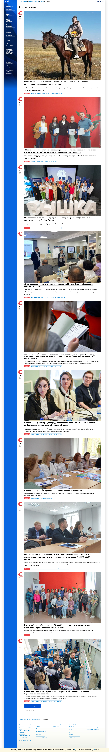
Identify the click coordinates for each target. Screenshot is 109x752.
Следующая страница (32, 706)
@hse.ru (12, 67)
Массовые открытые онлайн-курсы (92, 729)
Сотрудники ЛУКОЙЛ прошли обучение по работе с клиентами (53, 490)
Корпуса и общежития (23, 738)
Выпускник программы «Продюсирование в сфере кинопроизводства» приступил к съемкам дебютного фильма (56, 83)
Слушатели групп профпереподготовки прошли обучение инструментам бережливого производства (56, 692)
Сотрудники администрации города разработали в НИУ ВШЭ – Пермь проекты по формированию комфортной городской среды (60, 423)
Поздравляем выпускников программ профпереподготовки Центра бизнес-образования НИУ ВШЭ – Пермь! (58, 219)
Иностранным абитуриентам (41, 731)
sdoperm (9, 67)
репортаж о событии (35, 227)
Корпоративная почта (73, 732)
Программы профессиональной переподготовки (10, 15)
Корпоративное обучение (9, 29)
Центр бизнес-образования (32, 719)
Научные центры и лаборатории (58, 724)
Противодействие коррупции (24, 730)
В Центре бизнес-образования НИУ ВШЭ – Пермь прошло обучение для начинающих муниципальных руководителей (57, 626)
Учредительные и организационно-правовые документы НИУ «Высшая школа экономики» (9, 52)
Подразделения (22, 733)
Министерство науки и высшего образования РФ (92, 725)
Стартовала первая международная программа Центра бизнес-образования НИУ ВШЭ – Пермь (58, 285)
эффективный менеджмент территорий (61, 568)
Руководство (21, 732)
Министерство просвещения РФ (92, 727)
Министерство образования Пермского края (74, 736)
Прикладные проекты (56, 726)
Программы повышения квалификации (9, 20)
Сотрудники (8, 43)
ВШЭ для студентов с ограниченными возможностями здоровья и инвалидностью (26, 742)
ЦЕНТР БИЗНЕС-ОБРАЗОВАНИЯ (9, 5)
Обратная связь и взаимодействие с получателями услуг (42, 738)
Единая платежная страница (24, 744)
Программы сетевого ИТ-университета (9, 25)
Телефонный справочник (23, 737)
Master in (8, 12)
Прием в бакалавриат (40, 728)
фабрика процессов (57, 701)
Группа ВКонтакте (9, 73)
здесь (75, 749)
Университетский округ (40, 735)
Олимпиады (38, 726)
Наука (54, 723)
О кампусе (22, 723)
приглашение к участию (35, 366)
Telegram (7, 65)
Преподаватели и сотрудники (24, 735)
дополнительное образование (49, 93)
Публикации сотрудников (73, 728)
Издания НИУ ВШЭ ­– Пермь (74, 724)
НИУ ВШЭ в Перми (59, 93)
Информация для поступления (9, 46)
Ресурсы (71, 723)
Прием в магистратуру (40, 729)
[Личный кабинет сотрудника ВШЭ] (100, 1)
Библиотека (71, 734)
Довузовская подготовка (40, 724)
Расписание (8, 37)
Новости (40, 719)
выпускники (39, 93)
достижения (33, 93)
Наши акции (8, 32)
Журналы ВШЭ (71, 726)
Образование (39, 723)
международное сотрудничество (50, 297)
